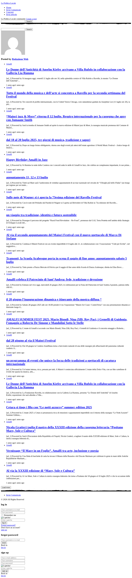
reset (4, 543)
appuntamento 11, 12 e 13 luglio (27, 177)
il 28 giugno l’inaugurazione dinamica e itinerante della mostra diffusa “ (54, 299)
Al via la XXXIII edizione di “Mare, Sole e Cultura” (40, 470)
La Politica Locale (8, 3)
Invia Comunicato (13, 10)
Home (8, 7)
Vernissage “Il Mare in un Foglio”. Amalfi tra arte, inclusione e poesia (52, 450)
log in (4, 523)
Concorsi (10, 12)
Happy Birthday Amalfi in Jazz (27, 159)
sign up (4, 530)
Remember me (10, 515)
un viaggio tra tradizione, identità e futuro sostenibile (41, 215)
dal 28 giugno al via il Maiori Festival (31, 340)
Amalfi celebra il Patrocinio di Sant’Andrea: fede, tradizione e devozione (54, 279)
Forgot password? (8, 525)
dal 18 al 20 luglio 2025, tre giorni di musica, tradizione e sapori (48, 140)
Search (29, 21)
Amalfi (9, 64)
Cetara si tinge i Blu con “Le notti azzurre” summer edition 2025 (49, 407)
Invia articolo (11, 14)
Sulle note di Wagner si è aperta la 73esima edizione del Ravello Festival (54, 197)
